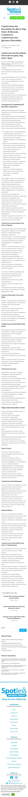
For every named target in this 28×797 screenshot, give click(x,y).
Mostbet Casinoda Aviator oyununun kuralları (12, 645)
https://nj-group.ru (6, 63)
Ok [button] (13, 794)
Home (14, 709)
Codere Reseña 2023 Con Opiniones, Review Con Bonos (14, 607)
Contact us (14, 716)
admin (5, 45)
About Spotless (14, 719)
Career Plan (14, 722)
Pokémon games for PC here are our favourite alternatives (13, 673)
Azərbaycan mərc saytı (6, 650)
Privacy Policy (14, 728)
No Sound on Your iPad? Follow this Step (12, 670)
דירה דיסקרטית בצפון (5, 663)
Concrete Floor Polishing (14, 764)
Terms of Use (14, 731)
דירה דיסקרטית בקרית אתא (7, 673)
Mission (14, 725)
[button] (4, 18)
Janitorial (14, 745)
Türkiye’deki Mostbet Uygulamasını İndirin (11, 643)
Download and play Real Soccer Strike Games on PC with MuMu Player (13, 660)
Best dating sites (16, 663)
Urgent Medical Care (14, 767)
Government (14, 713)
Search (3, 627)
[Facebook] (10, 2)
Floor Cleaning (14, 748)
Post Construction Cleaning (14, 758)
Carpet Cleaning (14, 751)
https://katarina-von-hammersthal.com (10, 659)
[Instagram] (13, 2)
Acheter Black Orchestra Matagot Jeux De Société (14, 597)
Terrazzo (14, 761)
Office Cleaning (14, 755)
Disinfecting (14, 742)
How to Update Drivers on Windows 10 (11, 667)
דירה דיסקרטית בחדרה (6, 670)
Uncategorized (7, 47)
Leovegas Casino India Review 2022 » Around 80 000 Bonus (14, 617)
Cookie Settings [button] (5, 794)
